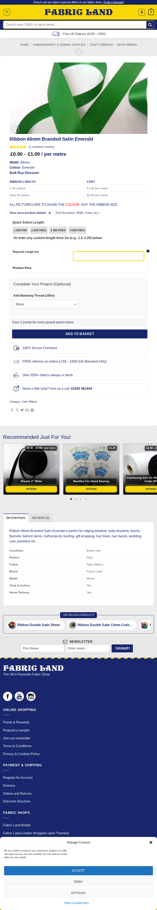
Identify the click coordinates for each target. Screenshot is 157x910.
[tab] (71, 499)
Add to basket (79, 334)
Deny (78, 881)
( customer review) (41, 146)
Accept (78, 870)
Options (78, 893)
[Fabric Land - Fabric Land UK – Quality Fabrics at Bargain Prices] (79, 12)
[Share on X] (17, 410)
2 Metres (38, 230)
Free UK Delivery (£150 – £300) (84, 34)
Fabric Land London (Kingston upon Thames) (36, 833)
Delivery (9, 785)
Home (24, 44)
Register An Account (18, 777)
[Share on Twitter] (22, 410)
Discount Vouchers (16, 801)
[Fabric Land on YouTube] (19, 700)
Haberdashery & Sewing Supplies (59, 44)
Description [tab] (15, 518)
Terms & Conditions (17, 746)
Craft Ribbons (101, 44)
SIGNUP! (123, 648)
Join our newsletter (16, 738)
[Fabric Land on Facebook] (7, 700)
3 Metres (57, 230)
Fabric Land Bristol (16, 825)
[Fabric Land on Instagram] (31, 700)
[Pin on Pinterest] (32, 410)
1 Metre (20, 230)
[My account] (141, 12)
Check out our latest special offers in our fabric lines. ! (78, 2)
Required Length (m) (26, 251)
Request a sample (16, 730)
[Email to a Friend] (27, 410)
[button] (151, 842)
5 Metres (77, 230)
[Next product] (78, 52)
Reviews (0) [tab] (40, 518)
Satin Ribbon (127, 44)
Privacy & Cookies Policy (76, 902)
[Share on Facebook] (12, 410)
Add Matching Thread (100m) (34, 295)
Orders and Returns (17, 793)
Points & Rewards (16, 722)
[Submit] (150, 24)
